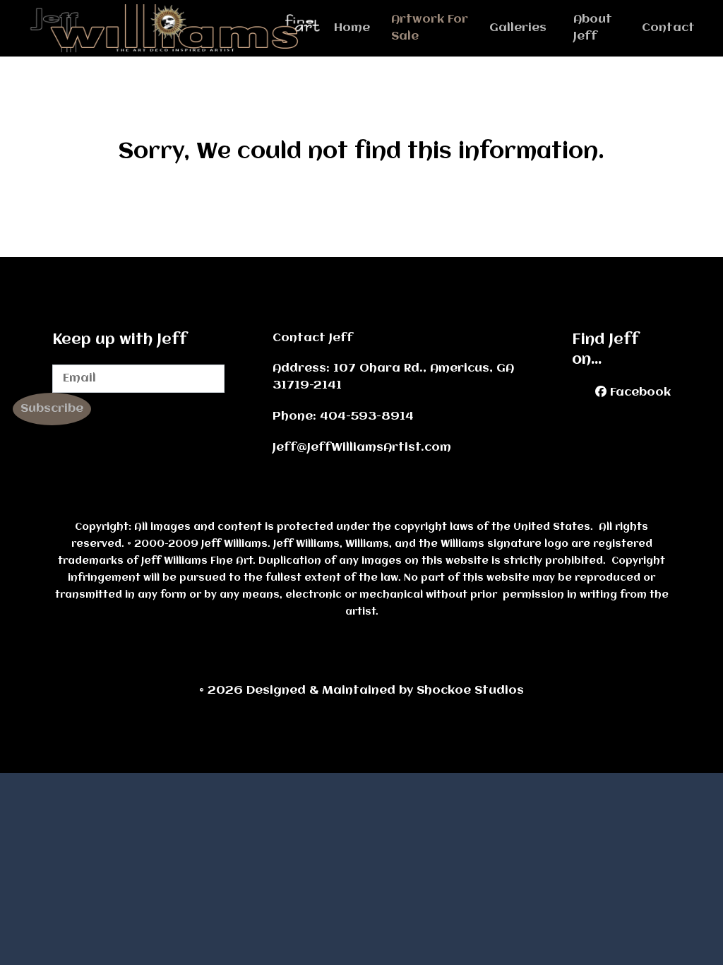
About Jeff (592, 27)
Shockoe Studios (385, 691)
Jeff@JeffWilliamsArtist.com (362, 448)
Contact (668, 28)
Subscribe (51, 409)
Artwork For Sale (429, 27)
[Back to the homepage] (181, 28)
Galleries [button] (517, 28)
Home (352, 28)
